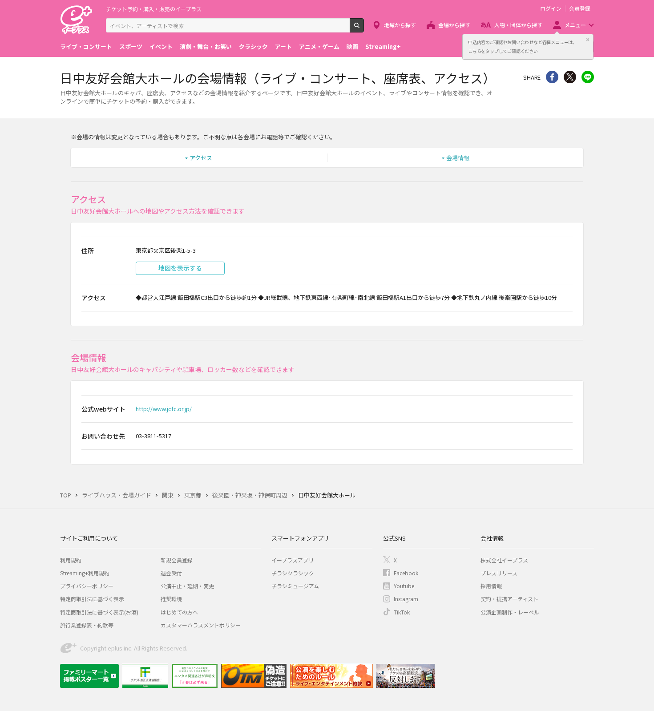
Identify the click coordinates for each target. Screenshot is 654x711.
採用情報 (491, 586)
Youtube (404, 586)
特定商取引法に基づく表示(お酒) (99, 612)
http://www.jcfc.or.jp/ (164, 408)
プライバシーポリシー (86, 586)
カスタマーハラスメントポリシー (201, 625)
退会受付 (171, 573)
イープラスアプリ (292, 560)
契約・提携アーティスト (509, 598)
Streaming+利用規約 (84, 573)
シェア (552, 77)
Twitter (570, 77)
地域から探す (400, 24)
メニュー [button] (575, 24)
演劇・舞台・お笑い (206, 46)
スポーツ (130, 46)
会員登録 (579, 8)
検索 (363, 28)
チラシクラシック (292, 573)
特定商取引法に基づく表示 (92, 598)
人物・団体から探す (518, 24)
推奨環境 (171, 598)
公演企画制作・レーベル (509, 612)
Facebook (406, 573)
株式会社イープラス (504, 560)
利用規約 (70, 560)
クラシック (253, 46)
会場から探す (454, 24)
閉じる (587, 39)
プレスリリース (498, 573)
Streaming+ (383, 46)
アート (283, 46)
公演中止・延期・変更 (187, 586)
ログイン (550, 8)
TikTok (402, 612)
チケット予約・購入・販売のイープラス (154, 8)
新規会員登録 (177, 560)
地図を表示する (180, 267)
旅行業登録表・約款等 (86, 625)
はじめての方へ (179, 612)
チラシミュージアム (295, 586)
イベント (161, 46)
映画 (352, 46)
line (587, 77)
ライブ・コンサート (86, 46)
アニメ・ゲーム (319, 46)
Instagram (406, 598)
